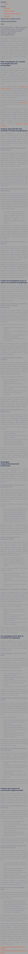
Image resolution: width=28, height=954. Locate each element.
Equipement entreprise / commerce (12, 13)
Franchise (6, 4)
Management (7, 16)
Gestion (3, 6)
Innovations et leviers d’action (10, 18)
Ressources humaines (9, 11)
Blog (2, 24)
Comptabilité (7, 8)
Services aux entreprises (8, 21)
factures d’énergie (22, 102)
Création (3, 2)
